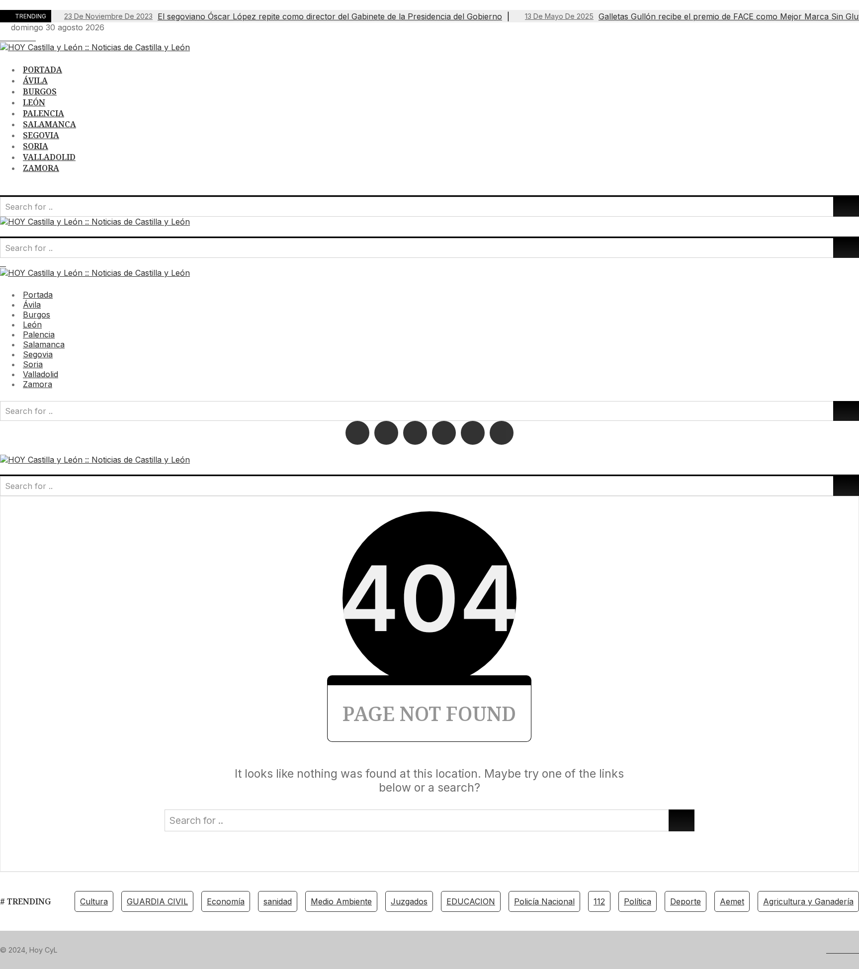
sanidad (277, 901)
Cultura (94, 901)
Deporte (685, 901)
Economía (226, 901)
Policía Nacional (544, 901)
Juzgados (409, 901)
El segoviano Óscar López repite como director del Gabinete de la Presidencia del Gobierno (283, 16)
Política (637, 901)
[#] (3, 37)
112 (599, 901)
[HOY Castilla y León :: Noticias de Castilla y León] (95, 47)
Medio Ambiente (341, 901)
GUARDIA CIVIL (157, 901)
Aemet (732, 901)
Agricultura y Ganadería (808, 901)
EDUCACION (470, 901)
